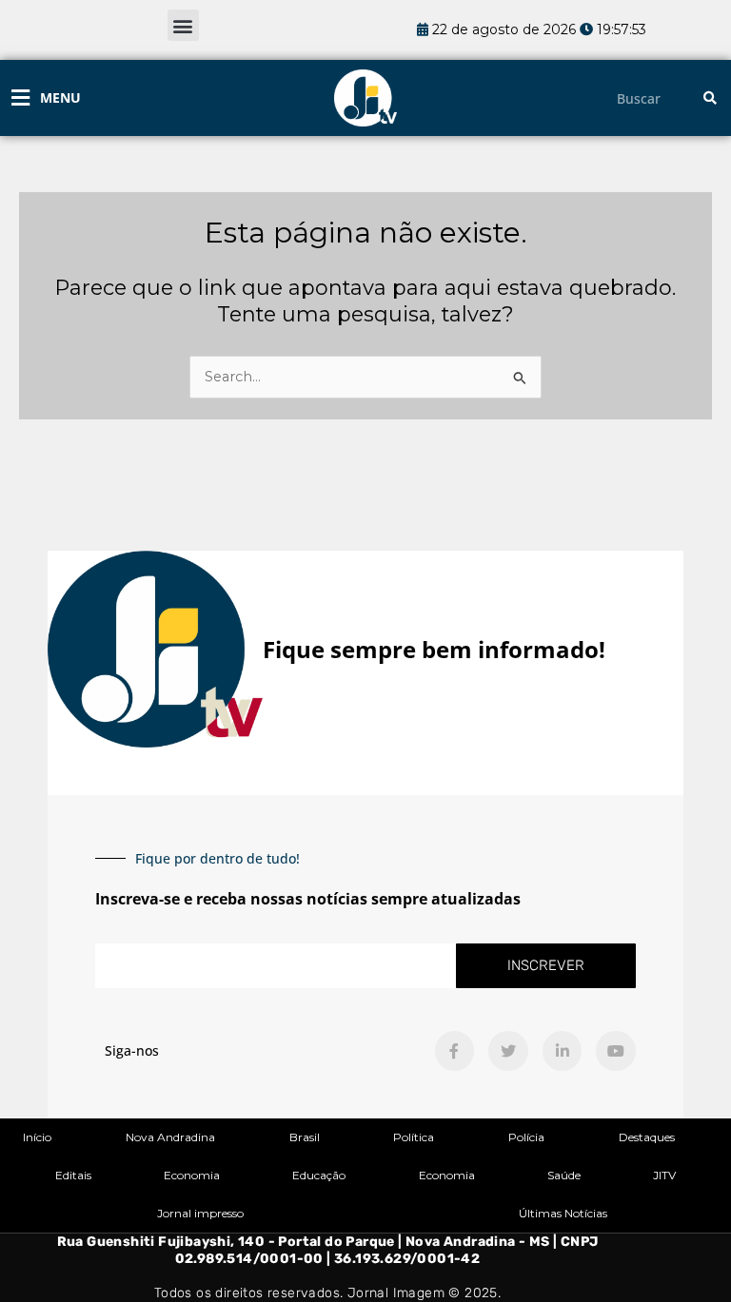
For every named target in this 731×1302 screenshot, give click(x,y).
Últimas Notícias (563, 1213)
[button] (183, 25)
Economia (192, 1175)
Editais (73, 1175)
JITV (664, 1175)
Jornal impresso (200, 1213)
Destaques (647, 1137)
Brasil (304, 1137)
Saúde (564, 1175)
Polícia (526, 1137)
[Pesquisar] (710, 98)
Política (413, 1137)
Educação (319, 1175)
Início (37, 1137)
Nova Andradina (170, 1137)
